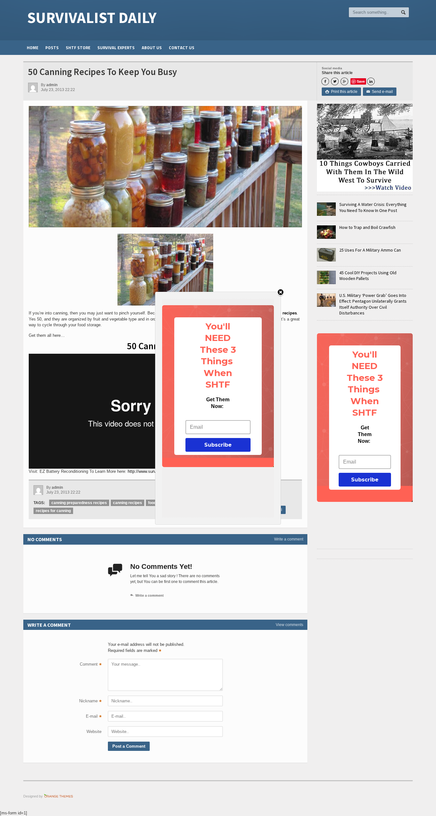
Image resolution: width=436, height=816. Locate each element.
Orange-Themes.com (58, 796)
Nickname (90, 702)
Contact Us (181, 47)
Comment (90, 665)
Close (280, 293)
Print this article (341, 91)
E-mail (93, 717)
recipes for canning (53, 511)
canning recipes (127, 503)
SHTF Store (78, 47)
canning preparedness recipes (79, 503)
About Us (152, 47)
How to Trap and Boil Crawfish (367, 227)
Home (32, 47)
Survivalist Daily (91, 17)
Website (93, 731)
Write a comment (288, 539)
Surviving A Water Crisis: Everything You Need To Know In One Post (373, 207)
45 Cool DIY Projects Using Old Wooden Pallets (367, 275)
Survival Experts (116, 47)
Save (361, 81)
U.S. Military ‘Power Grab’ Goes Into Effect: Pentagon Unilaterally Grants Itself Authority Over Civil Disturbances (373, 304)
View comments (289, 625)
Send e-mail (379, 91)
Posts (52, 47)
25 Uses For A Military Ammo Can (370, 250)
